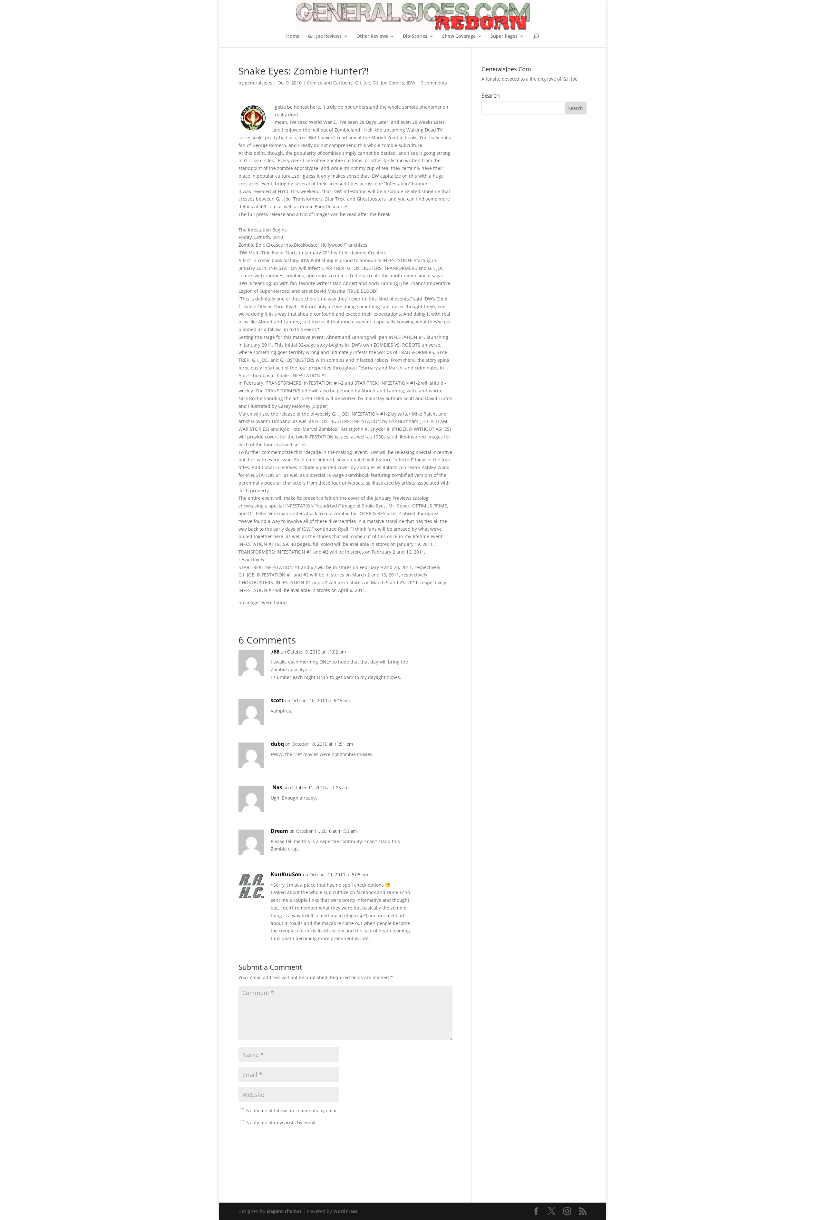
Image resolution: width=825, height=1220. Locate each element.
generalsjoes (258, 83)
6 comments (434, 83)
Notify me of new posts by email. (281, 1122)
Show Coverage (459, 36)
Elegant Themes (284, 1211)
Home (292, 36)
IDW (411, 83)
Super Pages (504, 36)
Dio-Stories (415, 36)
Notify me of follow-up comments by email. (292, 1110)
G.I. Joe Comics (388, 83)
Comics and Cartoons (330, 83)
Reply (437, 658)
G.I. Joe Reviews (325, 36)
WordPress (345, 1211)
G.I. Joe (362, 83)
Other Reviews (372, 36)
